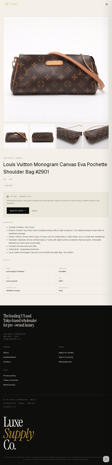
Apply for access (16, 210)
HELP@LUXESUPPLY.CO (11, 339)
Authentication (9, 357)
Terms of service (10, 380)
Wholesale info (65, 362)
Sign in (34, 210)
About (6, 352)
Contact (6, 362)
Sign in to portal (66, 357)
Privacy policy (9, 375)
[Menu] (107, 4)
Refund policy (9, 385)
